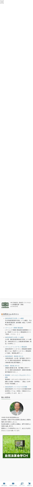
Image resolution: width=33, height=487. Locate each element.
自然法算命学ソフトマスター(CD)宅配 (16, 387)
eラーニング (22, 485)
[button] (16, 463)
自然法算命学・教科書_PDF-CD (14, 356)
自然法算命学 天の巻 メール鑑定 (14, 318)
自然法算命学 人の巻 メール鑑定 (14, 337)
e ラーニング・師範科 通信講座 (14, 327)
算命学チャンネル (13, 485)
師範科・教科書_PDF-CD (12, 365)
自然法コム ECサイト (11, 314)
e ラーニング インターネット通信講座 (16, 347)
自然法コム (29, 485)
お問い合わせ (4, 485)
